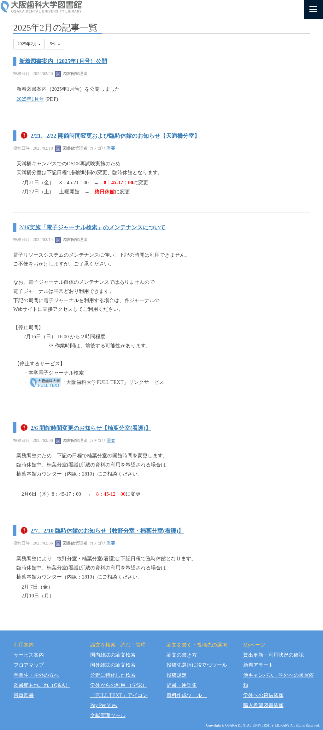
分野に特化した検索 (113, 675)
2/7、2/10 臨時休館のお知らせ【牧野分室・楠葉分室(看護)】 (107, 531)
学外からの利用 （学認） (118, 685)
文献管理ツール (108, 715)
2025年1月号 (30, 99)
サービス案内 (29, 655)
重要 (111, 148)
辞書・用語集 (182, 685)
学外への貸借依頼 (263, 695)
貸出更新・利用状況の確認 (273, 655)
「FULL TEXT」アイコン (119, 695)
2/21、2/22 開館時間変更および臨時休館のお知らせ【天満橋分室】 (115, 136)
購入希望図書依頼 (263, 705)
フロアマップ (29, 665)
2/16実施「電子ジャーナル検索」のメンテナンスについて (92, 227)
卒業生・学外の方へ (36, 675)
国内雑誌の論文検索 (113, 655)
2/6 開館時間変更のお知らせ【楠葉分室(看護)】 (91, 428)
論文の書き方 (182, 655)
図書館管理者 (74, 73)
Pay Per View (104, 705)
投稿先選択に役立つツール (197, 665)
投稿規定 (177, 675)
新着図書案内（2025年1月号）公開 (63, 61)
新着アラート (258, 665)
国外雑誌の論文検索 (113, 665)
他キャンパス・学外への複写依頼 (278, 680)
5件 (54, 44)
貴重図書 (24, 695)
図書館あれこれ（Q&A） (42, 685)
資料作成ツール (187, 695)
